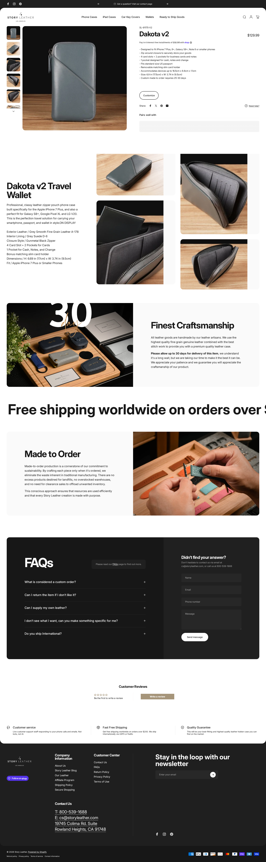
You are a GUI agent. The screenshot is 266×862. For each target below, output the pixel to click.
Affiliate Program (64, 780)
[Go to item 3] (13, 64)
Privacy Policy (102, 776)
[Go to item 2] (13, 48)
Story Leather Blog (66, 770)
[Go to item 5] (13, 96)
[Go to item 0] (13, 33)
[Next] (167, 4)
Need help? (254, 106)
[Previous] (99, 4)
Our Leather (62, 775)
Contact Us (100, 762)
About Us (60, 765)
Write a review (157, 696)
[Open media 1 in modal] (74, 78)
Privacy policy (24, 856)
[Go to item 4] (13, 80)
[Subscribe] (213, 774)
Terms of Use (101, 781)
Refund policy (12, 856)
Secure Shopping (65, 789)
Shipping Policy (64, 784)
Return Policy (101, 771)
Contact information (52, 856)
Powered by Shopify (37, 852)
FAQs (115, 564)
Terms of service (37, 856)
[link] (76, 823)
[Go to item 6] (13, 112)
